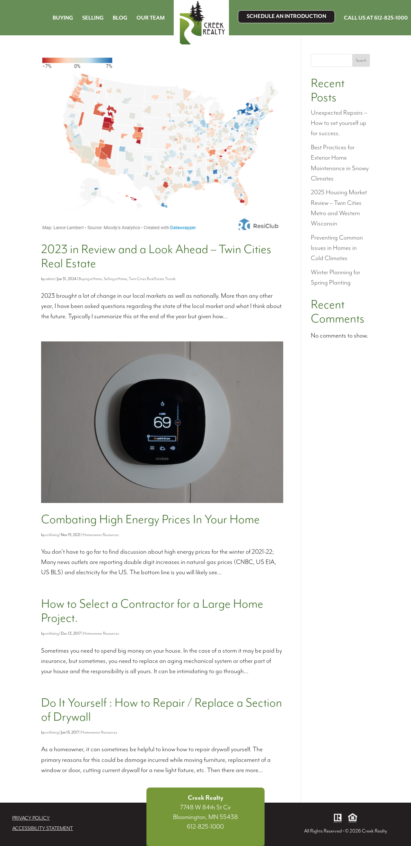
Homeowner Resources (101, 535)
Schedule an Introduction (286, 16)
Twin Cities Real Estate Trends (152, 279)
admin (50, 279)
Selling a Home (115, 279)
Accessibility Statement (42, 829)
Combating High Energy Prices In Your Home (150, 520)
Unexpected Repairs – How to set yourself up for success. (339, 123)
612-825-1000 (205, 827)
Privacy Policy (31, 818)
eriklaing (52, 535)
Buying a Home (90, 279)
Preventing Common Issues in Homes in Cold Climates (337, 248)
